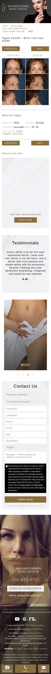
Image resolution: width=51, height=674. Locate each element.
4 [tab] (33, 374)
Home (5, 26)
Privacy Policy (25, 485)
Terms (39, 506)
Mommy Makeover (25, 336)
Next (40, 48)
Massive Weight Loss (25, 329)
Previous (11, 48)
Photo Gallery (17, 26)
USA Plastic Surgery (6, 1)
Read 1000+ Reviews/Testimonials (25, 214)
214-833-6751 (25, 579)
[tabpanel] (25, 335)
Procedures (38, 612)
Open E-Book (25, 220)
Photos (7, 671)
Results (12, 612)
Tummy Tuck (25, 323)
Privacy (33, 506)
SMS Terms (38, 485)
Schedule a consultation (25, 588)
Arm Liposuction (25, 316)
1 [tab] (17, 374)
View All (25, 350)
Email (44, 671)
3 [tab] (28, 374)
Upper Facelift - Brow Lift (13, 31)
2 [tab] (23, 374)
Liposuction (25, 343)
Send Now (25, 499)
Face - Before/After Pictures (15, 29)
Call (25, 671)
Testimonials (24, 612)
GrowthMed (36, 629)
